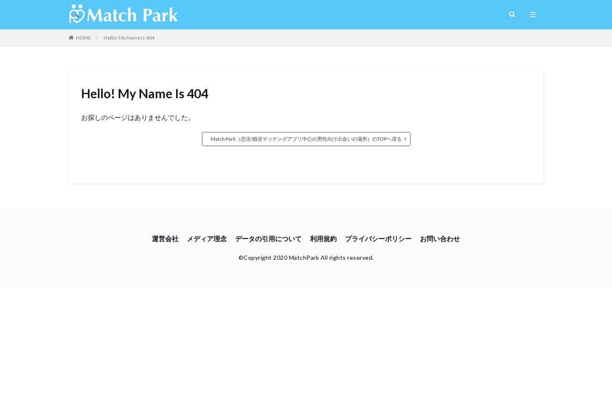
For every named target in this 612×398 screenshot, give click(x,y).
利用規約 (323, 238)
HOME (83, 38)
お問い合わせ (440, 238)
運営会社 (165, 238)
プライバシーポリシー (378, 238)
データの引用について (268, 238)
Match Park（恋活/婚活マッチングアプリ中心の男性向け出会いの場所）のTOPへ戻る (306, 139)
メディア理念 (207, 238)
